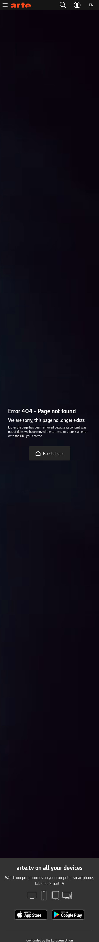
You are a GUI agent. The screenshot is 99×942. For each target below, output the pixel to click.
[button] (63, 5)
